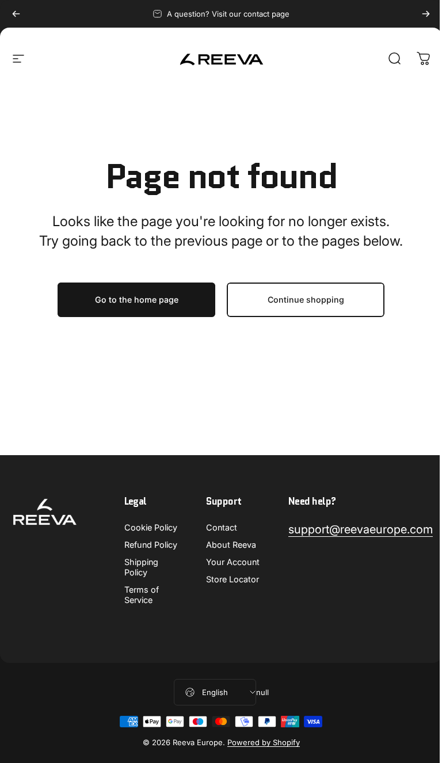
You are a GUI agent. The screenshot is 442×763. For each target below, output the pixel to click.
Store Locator (232, 579)
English (215, 692)
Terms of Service (141, 595)
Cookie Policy (150, 527)
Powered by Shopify (263, 742)
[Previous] (16, 14)
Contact (221, 527)
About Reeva (231, 545)
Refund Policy (150, 545)
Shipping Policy (141, 567)
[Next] (426, 14)
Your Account (233, 562)
